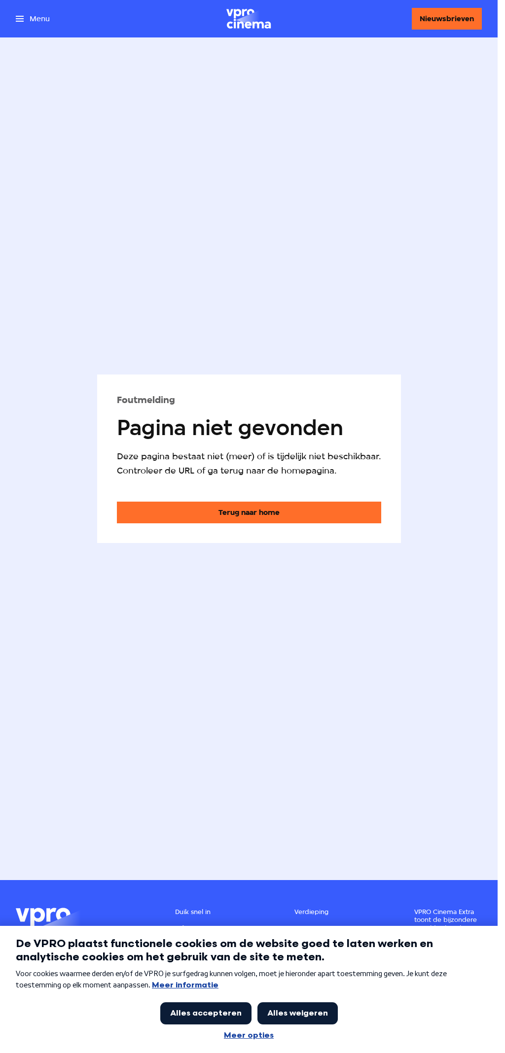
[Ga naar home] (248, 19)
